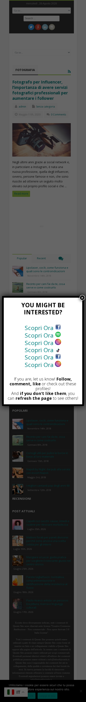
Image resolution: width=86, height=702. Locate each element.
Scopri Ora (40, 328)
